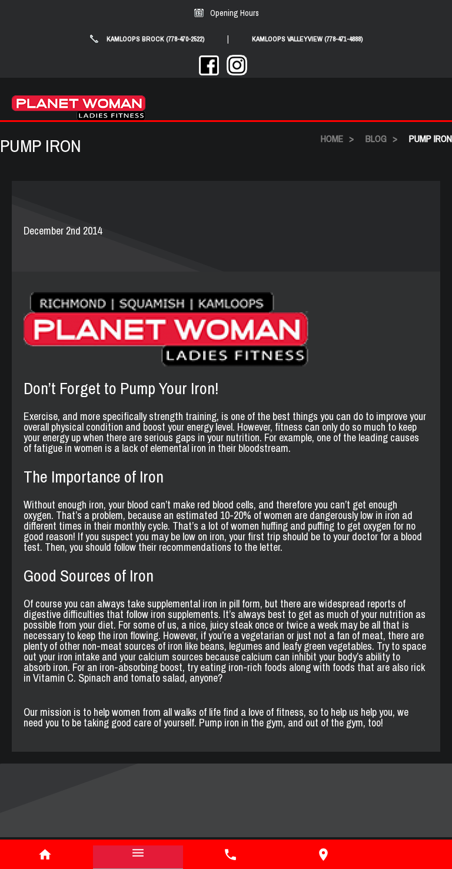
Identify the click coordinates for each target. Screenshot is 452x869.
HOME (332, 138)
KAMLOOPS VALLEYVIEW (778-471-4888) (307, 39)
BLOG (376, 138)
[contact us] (323, 854)
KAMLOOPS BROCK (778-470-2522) (156, 39)
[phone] (230, 854)
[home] (45, 854)
